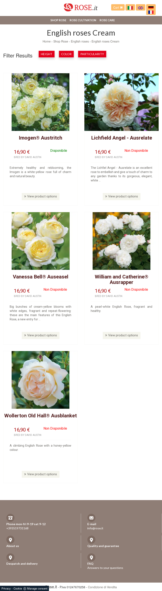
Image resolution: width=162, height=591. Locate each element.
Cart (116, 7)
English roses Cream (105, 41)
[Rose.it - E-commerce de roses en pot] (151, 12)
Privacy (6, 588)
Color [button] (66, 54)
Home (47, 41)
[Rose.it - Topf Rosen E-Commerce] (151, 7)
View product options (42, 196)
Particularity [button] (92, 54)
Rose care (107, 20)
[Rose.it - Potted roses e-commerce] (140, 7)
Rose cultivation (83, 20)
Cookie (18, 588)
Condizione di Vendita (102, 587)
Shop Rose (58, 20)
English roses (80, 41)
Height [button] (46, 54)
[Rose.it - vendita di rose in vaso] (130, 7)
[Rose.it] (81, 6)
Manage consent (37, 588)
